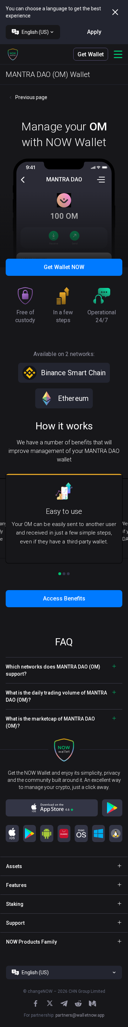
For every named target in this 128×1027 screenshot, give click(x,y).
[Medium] (92, 1003)
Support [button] (15, 923)
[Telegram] (64, 1003)
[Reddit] (78, 1003)
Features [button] (16, 885)
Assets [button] (14, 866)
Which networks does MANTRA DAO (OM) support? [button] (53, 670)
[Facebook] (35, 1003)
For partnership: (64, 1015)
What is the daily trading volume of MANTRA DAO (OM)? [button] (56, 696)
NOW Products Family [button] (31, 942)
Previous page (31, 97)
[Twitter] (50, 1003)
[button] (13, 54)
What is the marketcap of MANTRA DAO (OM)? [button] (50, 722)
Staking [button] (14, 904)
